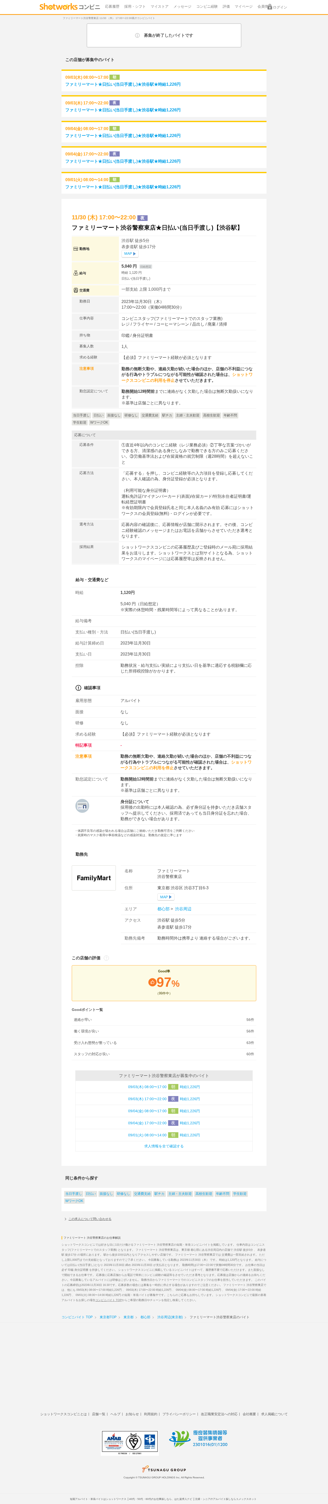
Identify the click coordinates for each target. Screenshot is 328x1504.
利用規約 (150, 1414)
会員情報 (265, 6)
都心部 (164, 909)
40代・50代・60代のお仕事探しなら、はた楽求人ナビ (160, 1499)
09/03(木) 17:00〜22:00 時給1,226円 (164, 1099)
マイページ (244, 6)
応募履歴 (112, 6)
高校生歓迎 (204, 1194)
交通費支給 (142, 1194)
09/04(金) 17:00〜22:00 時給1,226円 (164, 1123)
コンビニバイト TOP (108, 1300)
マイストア (160, 6)
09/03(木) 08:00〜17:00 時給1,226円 (164, 1087)
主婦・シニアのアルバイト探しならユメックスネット (226, 1499)
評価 (226, 6)
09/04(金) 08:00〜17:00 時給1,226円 (164, 1111)
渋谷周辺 (182, 909)
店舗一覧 (98, 1414)
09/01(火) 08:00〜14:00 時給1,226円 (164, 1135)
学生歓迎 (240, 1194)
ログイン (280, 7)
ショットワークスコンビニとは (63, 1414)
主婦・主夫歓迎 (180, 1194)
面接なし (106, 1194)
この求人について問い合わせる (89, 1219)
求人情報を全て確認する (164, 1146)
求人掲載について (274, 1414)
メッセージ (182, 6)
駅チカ (160, 1194)
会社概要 (249, 1414)
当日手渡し (73, 1194)
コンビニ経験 (207, 6)
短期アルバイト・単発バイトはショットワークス (98, 1499)
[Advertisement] (164, 1370)
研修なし (123, 1194)
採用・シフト (135, 6)
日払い (91, 1194)
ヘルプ (115, 1414)
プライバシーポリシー (179, 1414)
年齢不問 (222, 1194)
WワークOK (74, 1201)
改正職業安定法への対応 (219, 1414)
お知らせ (132, 1414)
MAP (128, 254)
